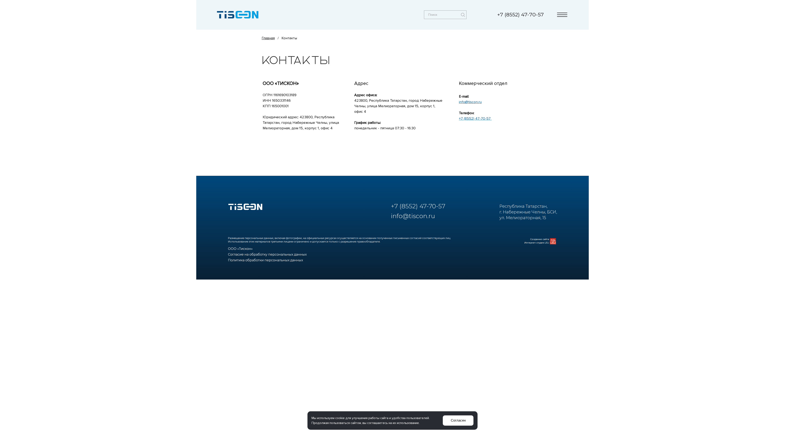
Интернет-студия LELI (536, 242)
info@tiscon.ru (470, 102)
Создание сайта (539, 239)
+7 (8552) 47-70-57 (520, 14)
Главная (268, 38)
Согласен (458, 420)
